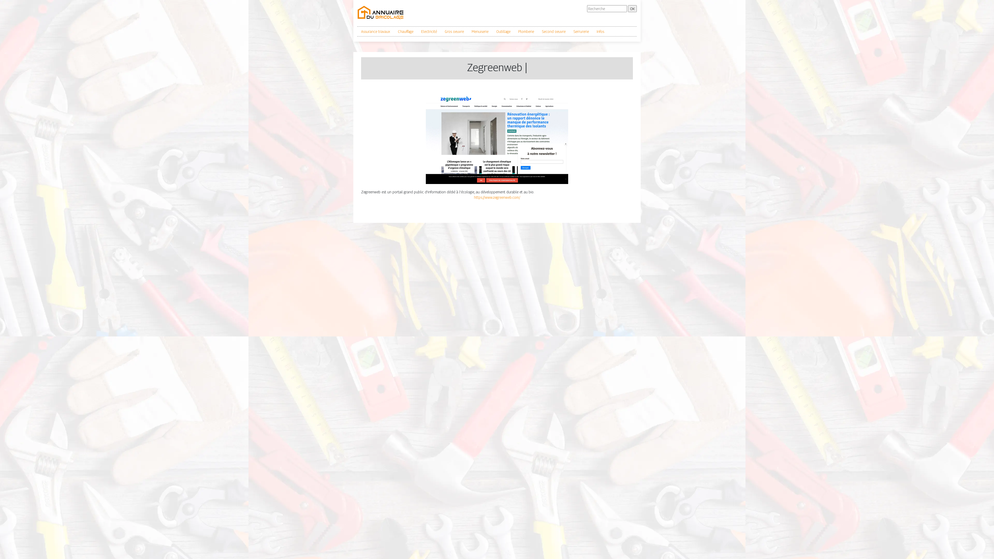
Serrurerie (581, 31)
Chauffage (405, 31)
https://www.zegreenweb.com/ (497, 197)
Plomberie (526, 31)
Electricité (429, 31)
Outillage (503, 31)
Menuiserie (480, 31)
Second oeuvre (554, 31)
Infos (600, 31)
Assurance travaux (375, 31)
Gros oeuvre (454, 31)
